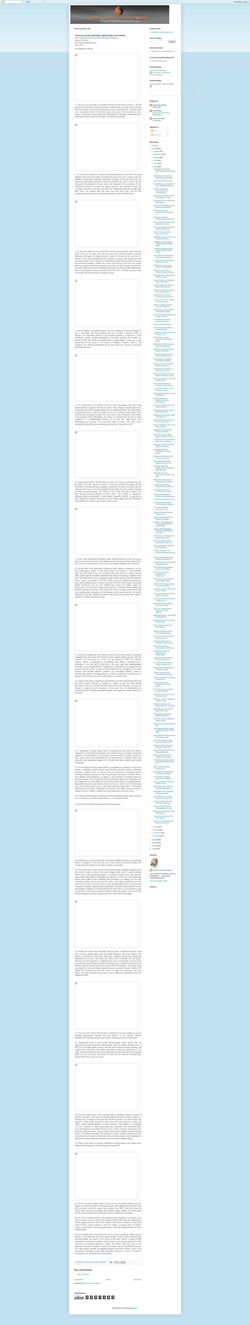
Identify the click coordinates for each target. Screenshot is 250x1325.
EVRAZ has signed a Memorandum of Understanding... (161, 191)
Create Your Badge (156, 74)
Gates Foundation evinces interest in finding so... (163, 306)
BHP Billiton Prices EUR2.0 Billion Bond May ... (163, 710)
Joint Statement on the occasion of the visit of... (163, 490)
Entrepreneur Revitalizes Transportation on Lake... (163, 807)
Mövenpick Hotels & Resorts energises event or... (164, 792)
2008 (154, 849)
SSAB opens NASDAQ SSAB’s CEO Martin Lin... (164, 416)
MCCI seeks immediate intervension (162, 768)
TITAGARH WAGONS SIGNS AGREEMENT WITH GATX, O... (164, 762)
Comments (157, 135)
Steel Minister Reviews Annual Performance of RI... (164, 736)
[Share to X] (119, 1262)
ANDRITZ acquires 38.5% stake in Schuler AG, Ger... (164, 436)
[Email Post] (110, 1262)
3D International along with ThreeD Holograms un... (163, 787)
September (158, 154)
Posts (155, 131)
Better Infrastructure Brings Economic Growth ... (163, 604)
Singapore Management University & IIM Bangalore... (165, 495)
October (157, 151)
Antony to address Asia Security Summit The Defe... (164, 271)
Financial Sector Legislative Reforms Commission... (163, 746)
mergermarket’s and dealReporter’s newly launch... (162, 451)
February (157, 833)
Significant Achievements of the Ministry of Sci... (165, 333)
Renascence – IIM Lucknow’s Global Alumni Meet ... (164, 537)
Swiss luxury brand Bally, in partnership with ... (163, 328)
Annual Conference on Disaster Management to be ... (164, 552)
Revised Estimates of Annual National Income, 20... (164, 286)
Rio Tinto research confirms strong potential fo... (163, 690)
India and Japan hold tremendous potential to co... (165, 647)
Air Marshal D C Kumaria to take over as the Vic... (163, 370)
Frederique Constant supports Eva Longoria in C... (164, 411)
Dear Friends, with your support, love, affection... (163, 778)
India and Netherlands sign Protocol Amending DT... (163, 558)
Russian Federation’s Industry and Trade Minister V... (164, 291)
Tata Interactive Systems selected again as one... (163, 462)
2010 (154, 843)
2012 (154, 149)
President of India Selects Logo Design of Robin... (165, 315)
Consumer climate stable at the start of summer (165, 590)
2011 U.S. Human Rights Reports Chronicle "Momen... (162, 610)
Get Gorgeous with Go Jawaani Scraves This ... (165, 678)
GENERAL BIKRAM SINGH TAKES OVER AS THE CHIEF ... (163, 250)
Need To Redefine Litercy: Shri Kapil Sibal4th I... (164, 426)
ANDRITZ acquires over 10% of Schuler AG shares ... (165, 238)
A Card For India (158, 118)
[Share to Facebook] (122, 1262)
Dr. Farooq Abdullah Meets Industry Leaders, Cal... (163, 663)
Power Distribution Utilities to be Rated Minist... (164, 546)
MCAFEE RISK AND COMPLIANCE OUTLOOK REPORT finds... (164, 468)
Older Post (137, 1280)
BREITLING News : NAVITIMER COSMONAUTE (165, 616)
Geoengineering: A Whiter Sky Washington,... (164, 201)
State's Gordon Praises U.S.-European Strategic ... (164, 518)
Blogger (134, 1308)
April (156, 827)
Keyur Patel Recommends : (163, 181)
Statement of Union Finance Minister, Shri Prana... (163, 365)
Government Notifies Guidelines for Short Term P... (164, 212)
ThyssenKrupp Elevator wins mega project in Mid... (164, 580)
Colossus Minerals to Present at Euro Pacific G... (164, 406)
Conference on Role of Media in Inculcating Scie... (164, 301)
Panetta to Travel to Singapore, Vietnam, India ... (165, 700)
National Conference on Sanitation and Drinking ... (164, 642)
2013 (154, 146)
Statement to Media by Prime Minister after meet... (164, 445)
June (156, 163)
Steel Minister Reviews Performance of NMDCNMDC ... (162, 653)
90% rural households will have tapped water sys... (163, 542)
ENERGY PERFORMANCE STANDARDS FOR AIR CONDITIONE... (163, 524)
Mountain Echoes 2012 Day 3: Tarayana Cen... (164, 812)
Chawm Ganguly (155, 84)
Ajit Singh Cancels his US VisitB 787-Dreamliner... (163, 756)
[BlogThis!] (117, 1262)
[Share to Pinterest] (124, 1262)
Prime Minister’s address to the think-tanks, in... (164, 394)
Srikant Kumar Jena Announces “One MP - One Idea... (164, 475)
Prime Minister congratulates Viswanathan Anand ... (164, 311)
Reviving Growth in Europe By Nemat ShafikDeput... (164, 228)
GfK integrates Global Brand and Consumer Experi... (163, 773)
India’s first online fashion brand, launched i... (163, 233)
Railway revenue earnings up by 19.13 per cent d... (164, 421)
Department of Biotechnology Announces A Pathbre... (164, 206)
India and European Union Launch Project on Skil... (163, 741)
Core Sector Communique (158, 70)
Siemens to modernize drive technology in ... (163, 817)
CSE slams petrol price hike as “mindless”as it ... (164, 599)
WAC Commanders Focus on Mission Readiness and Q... (164, 375)
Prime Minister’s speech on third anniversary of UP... (163, 797)
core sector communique (162, 324)
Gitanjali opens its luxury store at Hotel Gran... (164, 621)
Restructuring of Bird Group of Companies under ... (164, 668)
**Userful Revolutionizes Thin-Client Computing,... (164, 594)
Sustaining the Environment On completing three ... (165, 563)
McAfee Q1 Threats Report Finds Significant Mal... (163, 632)
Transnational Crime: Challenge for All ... (161, 508)
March (156, 830)
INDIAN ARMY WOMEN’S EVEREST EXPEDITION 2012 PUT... (163, 531)
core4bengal (157, 111)
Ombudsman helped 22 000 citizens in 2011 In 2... (163, 457)
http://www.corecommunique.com (163, 51)
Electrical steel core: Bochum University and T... (164, 637)
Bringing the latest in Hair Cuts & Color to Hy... (164, 379)
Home (108, 1280)
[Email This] (114, 1262)
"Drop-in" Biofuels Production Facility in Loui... (164, 782)
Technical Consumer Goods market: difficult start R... (163, 355)
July (155, 160)
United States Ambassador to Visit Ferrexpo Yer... (164, 261)
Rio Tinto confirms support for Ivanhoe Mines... (164, 719)
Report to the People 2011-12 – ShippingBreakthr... (165, 751)
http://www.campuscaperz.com (162, 32)
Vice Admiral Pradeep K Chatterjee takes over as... (164, 384)
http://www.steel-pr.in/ (159, 61)
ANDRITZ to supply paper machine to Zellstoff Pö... (163, 266)
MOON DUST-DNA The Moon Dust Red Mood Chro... (164, 345)
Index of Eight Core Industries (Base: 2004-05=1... (164, 281)
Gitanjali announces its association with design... (163, 673)
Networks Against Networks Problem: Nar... (163, 513)
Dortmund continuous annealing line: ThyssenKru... (161, 574)
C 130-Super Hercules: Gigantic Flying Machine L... (164, 485)
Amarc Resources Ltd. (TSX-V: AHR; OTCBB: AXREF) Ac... (164, 185)
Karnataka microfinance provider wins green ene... (164, 296)
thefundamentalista (159, 105)
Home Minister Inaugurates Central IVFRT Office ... (163, 568)
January (157, 836)
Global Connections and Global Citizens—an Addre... (165, 705)
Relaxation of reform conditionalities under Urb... (164, 218)
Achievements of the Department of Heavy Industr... (162, 684)
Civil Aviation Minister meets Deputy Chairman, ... (163, 389)
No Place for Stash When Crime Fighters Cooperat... (164, 503)
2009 (154, 846)
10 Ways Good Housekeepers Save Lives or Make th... (164, 440)
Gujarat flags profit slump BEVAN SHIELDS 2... (162, 715)
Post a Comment (83, 1274)
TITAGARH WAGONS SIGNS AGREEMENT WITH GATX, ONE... (164, 730)
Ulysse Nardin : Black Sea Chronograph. (163, 626)
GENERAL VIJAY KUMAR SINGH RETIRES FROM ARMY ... (163, 244)
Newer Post (79, 1280)
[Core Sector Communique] (160, 72)
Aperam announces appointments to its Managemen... (161, 400)
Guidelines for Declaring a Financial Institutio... (163, 431)
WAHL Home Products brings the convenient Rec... (164, 585)
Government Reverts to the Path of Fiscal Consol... (163, 802)
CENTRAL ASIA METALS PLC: (164, 499)
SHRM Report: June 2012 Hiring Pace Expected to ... (164, 177)
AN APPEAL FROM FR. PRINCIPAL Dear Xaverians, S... (165, 171)
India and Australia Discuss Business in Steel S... (163, 659)
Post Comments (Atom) (92, 1283)
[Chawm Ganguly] (172, 95)
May (155, 167)
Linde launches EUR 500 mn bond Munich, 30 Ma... (164, 196)
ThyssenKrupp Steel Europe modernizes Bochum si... (164, 256)
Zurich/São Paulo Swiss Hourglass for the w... (162, 320)
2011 (154, 840)
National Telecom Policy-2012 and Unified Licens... (164, 223)
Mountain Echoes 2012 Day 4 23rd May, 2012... (164, 695)
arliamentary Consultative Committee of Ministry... (163, 360)
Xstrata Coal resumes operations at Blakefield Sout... (163, 339)
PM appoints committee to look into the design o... (164, 276)
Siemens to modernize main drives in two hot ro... (163, 822)
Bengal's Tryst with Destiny (161, 113)
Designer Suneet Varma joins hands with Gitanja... (164, 350)
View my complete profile (158, 881)
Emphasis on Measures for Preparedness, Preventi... (163, 481)
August (156, 157)
